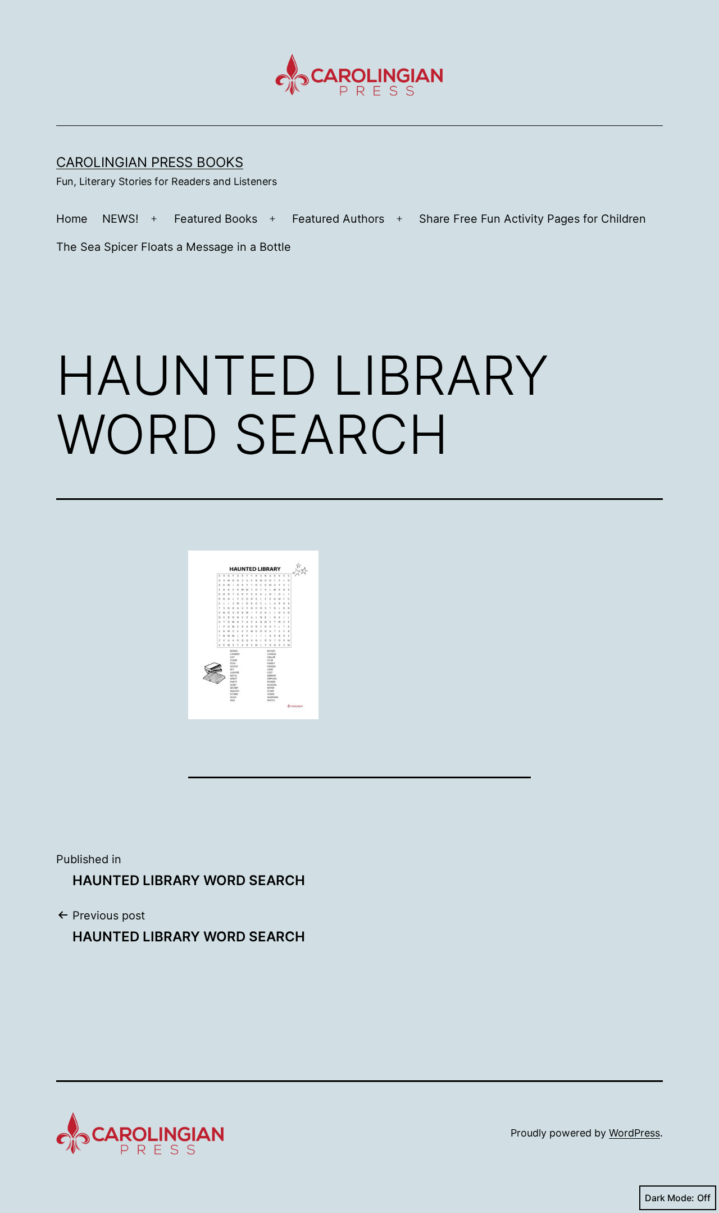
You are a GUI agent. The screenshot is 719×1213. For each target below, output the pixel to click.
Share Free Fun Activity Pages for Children (532, 219)
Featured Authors (338, 219)
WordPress (634, 1133)
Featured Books (215, 219)
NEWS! (120, 219)
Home (72, 219)
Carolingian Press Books (149, 162)
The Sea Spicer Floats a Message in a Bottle (173, 247)
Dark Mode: (669, 1197)
